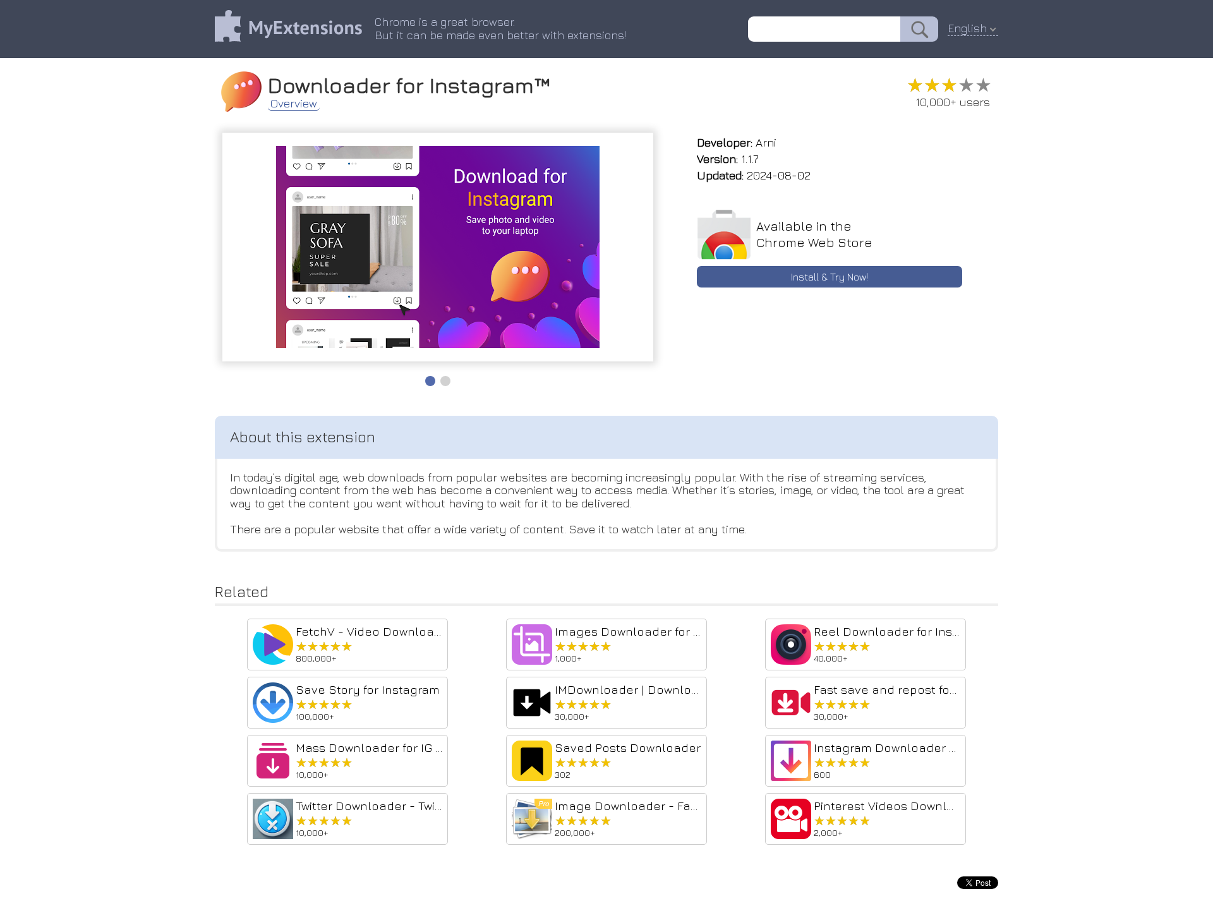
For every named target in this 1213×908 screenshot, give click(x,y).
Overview (293, 103)
